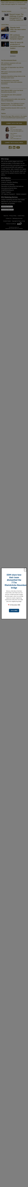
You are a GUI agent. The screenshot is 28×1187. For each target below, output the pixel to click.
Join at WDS (14, 610)
